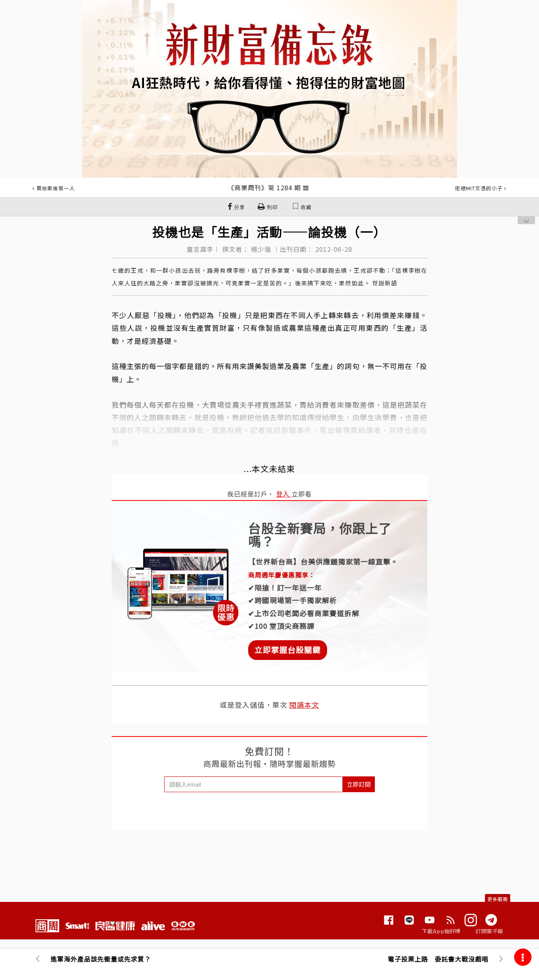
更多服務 (497, 899)
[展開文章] (306, 187)
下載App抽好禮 (441, 931)
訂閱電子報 (489, 931)
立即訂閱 (359, 784)
